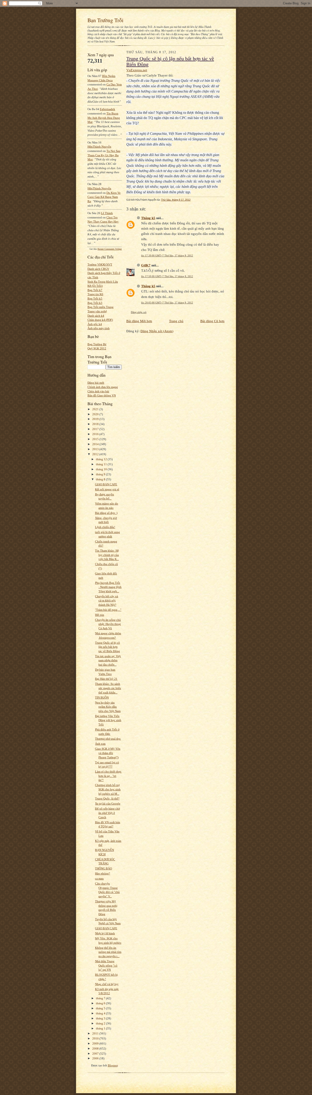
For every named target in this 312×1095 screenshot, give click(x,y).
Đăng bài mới (95, 382)
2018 (95, 424)
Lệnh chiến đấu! (105, 527)
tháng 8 (101, 479)
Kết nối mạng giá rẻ (107, 489)
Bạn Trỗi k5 (94, 298)
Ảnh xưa (100, 743)
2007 (95, 1053)
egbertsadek (107, 109)
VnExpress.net (136, 70)
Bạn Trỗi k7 (94, 290)
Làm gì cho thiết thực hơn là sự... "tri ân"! (108, 776)
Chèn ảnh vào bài (98, 391)
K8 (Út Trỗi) (95, 285)
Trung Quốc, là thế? (107, 798)
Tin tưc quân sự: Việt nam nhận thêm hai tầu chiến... (108, 660)
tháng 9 (101, 474)
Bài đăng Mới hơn (139, 321)
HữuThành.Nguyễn (99, 146)
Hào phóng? (102, 873)
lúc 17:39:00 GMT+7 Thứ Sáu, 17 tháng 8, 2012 (167, 255)
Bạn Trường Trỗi (105, 20)
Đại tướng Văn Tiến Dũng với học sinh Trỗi (108, 720)
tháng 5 (101, 1008)
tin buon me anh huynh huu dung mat (103, 118)
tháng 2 (101, 1023)
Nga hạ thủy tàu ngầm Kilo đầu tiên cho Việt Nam (108, 707)
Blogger (113, 1065)
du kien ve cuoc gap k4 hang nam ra (104, 197)
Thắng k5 (148, 218)
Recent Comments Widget (110, 249)
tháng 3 (101, 1018)
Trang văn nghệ (97, 311)
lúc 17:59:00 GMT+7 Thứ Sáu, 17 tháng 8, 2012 (167, 276)
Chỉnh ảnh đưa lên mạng (102, 387)
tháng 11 (102, 464)
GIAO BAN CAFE (106, 484)
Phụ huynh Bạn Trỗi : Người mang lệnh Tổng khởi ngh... (108, 587)
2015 (95, 439)
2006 (95, 1058)
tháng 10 (102, 469)
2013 (95, 449)
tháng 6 (101, 1003)
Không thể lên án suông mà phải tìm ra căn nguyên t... (108, 952)
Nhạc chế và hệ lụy (107, 984)
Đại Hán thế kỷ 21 (106, 678)
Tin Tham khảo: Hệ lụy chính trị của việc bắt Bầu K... (107, 555)
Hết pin (99, 615)
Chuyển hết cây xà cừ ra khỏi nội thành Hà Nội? (106, 600)
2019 (95, 419)
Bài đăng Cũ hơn (212, 321)
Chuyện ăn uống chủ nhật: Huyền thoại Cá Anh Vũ (108, 624)
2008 (95, 1048)
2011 (95, 1033)
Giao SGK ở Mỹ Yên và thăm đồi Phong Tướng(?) (107, 753)
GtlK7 (146, 265)
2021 (95, 409)
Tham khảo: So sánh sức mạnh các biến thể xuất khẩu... (108, 688)
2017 (95, 429)
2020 (95, 414)
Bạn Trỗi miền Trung (100, 307)
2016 (95, 434)
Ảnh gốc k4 (94, 324)
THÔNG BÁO (103, 868)
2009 (95, 1043)
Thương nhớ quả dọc (108, 738)
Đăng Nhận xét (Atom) (156, 331)
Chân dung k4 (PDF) (100, 320)
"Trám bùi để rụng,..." (108, 609)
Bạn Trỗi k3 (94, 303)
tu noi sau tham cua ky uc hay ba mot (103, 155)
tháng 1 (101, 1028)
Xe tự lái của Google (107, 803)
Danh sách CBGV (98, 269)
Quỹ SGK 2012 (96, 348)
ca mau (99, 878)
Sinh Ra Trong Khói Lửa (102, 281)
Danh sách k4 (95, 315)
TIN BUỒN (102, 697)
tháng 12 (102, 459)
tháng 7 (101, 998)
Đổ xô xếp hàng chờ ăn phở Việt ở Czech (107, 813)
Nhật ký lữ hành (105, 933)
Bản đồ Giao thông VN (101, 395)
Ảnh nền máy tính (98, 328)
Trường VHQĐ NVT (99, 264)
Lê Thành (107, 213)
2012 (95, 454)
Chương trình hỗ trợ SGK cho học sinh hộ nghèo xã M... (108, 789)
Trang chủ (176, 321)
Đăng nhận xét (138, 312)
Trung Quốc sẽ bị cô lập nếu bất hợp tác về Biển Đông (107, 647)
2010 (95, 1038)
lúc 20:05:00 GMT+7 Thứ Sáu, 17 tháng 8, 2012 (167, 302)
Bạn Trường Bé (96, 344)
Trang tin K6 (95, 294)
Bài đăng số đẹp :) (106, 513)
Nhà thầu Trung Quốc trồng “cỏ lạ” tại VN (106, 965)
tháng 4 (101, 1013)
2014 (95, 444)
